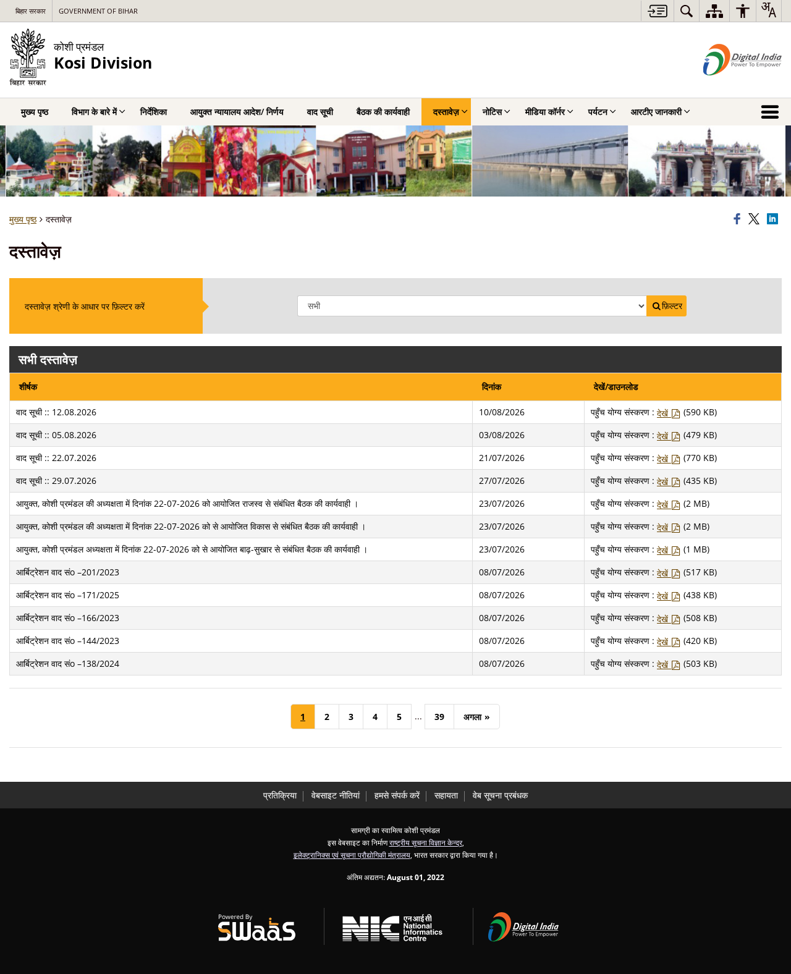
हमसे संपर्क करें (397, 795)
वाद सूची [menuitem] (320, 111)
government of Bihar (98, 10)
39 (439, 716)
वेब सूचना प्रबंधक (500, 795)
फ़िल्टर (672, 306)
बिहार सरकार (30, 10)
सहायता (446, 795)
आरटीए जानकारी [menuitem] (656, 111)
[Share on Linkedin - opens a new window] (774, 219)
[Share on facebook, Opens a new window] (739, 219)
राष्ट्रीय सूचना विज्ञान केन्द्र (425, 842)
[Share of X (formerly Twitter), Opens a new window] (755, 219)
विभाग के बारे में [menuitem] (94, 111)
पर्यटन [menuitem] (597, 111)
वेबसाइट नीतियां (335, 795)
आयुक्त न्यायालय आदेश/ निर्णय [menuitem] (237, 111)
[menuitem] (686, 11)
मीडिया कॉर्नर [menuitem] (545, 111)
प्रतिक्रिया (280, 795)
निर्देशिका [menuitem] (153, 111)
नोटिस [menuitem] (492, 111)
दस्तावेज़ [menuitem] (446, 111)
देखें (663, 413)
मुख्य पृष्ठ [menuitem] (34, 111)
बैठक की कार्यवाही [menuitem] (383, 111)
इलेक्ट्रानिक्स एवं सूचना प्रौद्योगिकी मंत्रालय (352, 855)
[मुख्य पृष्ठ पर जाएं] (657, 11)
